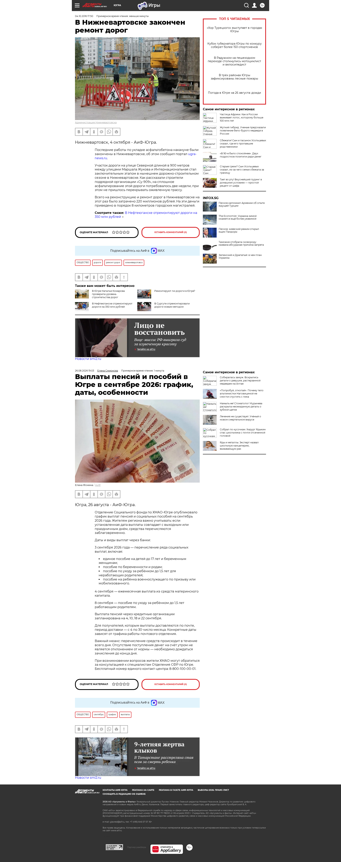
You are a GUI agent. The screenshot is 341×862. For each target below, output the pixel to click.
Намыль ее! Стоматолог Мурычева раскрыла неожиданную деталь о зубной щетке (241, 406)
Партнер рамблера (136, 847)
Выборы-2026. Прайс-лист (213, 790)
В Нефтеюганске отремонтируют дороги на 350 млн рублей (112, 305)
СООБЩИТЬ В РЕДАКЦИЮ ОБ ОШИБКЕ (124, 794)
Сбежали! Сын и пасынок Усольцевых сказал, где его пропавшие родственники (243, 143)
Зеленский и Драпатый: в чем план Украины (240, 256)
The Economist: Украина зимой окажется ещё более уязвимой (238, 217)
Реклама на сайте (143, 790)
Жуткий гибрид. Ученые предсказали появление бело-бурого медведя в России (243, 130)
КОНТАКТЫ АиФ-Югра (115, 790)
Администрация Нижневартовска (96, 122)
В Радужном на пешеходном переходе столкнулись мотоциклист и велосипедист (234, 61)
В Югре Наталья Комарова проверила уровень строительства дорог (108, 294)
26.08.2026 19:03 (84, 370)
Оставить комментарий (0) (170, 232)
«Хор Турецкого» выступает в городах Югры (234, 29)
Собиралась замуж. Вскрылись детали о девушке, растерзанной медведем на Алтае (240, 380)
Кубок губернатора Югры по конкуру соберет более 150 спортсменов (234, 45)
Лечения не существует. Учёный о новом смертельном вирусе (240, 418)
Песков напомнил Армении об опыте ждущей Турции (242, 204)
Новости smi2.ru (88, 359)
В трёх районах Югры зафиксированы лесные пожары (234, 77)
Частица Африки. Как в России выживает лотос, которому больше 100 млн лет (241, 117)
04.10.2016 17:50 (84, 16)
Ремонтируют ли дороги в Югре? (174, 290)
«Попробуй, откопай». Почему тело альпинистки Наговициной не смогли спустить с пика (241, 393)
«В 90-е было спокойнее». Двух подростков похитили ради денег (240, 155)
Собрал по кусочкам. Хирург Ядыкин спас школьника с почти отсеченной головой (243, 432)
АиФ (98, 485)
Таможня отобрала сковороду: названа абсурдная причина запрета (241, 243)
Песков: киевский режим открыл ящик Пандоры (239, 230)
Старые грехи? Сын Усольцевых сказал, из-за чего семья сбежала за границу (242, 169)
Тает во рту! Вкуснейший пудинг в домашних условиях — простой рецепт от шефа (241, 182)
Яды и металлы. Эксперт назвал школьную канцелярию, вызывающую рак (239, 445)
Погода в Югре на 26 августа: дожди (234, 93)
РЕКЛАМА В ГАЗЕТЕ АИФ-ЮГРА (176, 790)
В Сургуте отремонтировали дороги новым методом (172, 305)
